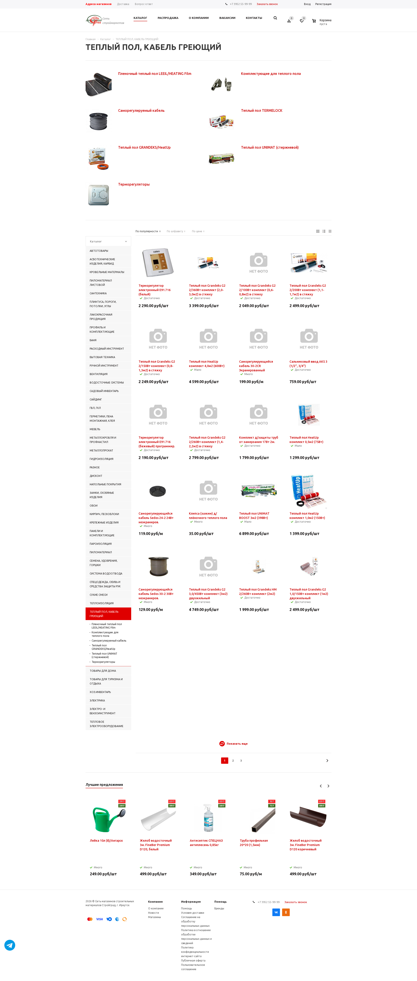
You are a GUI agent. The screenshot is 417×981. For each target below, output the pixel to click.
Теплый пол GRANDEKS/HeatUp (103, 647)
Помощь (220, 901)
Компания (155, 901)
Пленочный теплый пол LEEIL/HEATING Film (107, 626)
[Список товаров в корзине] (322, 23)
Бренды (219, 908)
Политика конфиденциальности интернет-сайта (195, 952)
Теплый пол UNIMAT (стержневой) (104, 655)
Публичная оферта (193, 960)
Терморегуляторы (103, 661)
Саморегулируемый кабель (109, 640)
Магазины (154, 917)
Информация (191, 901)
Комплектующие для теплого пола (105, 634)
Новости (153, 912)
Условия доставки (192, 912)
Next (328, 786)
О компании (156, 908)
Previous (321, 786)
